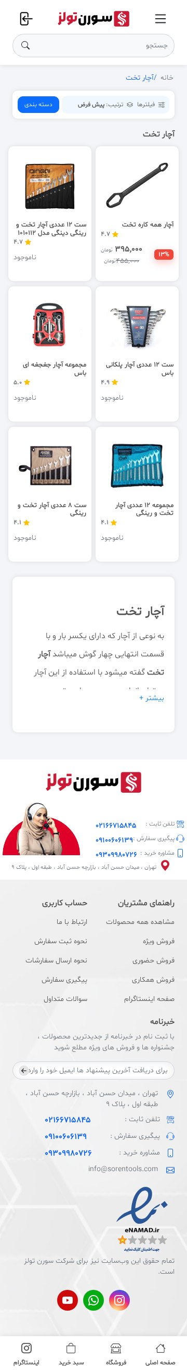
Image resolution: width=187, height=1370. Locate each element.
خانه (167, 78)
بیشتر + (151, 698)
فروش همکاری (153, 980)
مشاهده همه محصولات (140, 922)
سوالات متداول (65, 999)
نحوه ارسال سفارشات (56, 961)
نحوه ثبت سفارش (60, 941)
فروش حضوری (153, 961)
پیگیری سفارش (64, 980)
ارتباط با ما (72, 922)
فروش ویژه (159, 941)
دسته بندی (38, 104)
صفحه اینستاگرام (149, 999)
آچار (123, 636)
